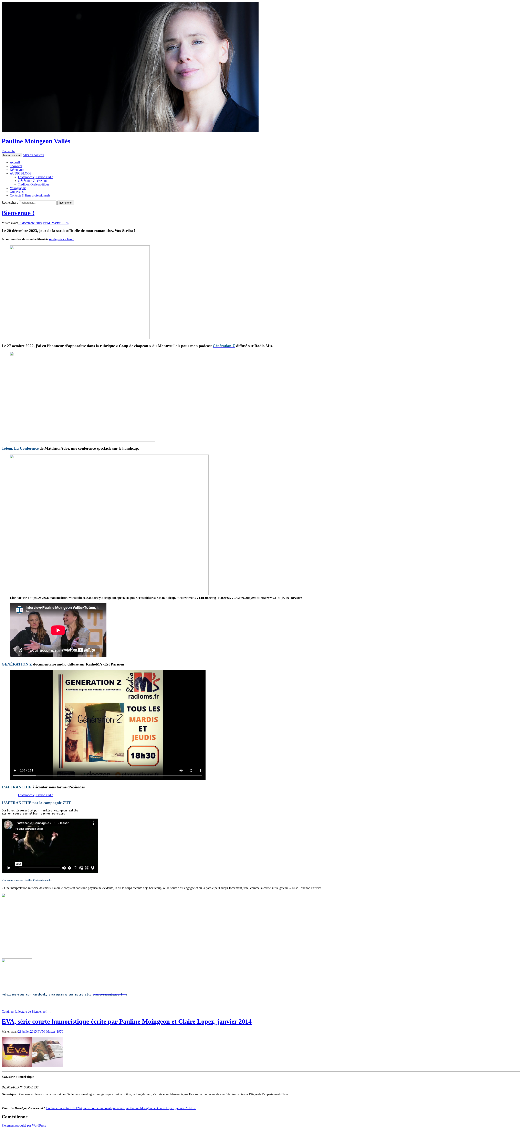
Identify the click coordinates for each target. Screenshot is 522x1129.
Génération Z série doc (32, 180)
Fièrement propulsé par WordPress (24, 1125)
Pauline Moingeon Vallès (36, 141)
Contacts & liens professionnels (30, 195)
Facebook (39, 994)
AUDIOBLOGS (21, 173)
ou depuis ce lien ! (61, 239)
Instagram (56, 994)
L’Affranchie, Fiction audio (35, 177)
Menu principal (11, 155)
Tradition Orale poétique (33, 184)
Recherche (8, 151)
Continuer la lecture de (26, 1011)
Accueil (15, 162)
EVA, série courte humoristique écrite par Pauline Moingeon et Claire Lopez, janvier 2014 (127, 1021)
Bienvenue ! (18, 212)
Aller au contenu (33, 155)
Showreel (16, 166)
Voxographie (18, 188)
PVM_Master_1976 (56, 223)
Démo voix (17, 169)
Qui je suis (16, 191)
